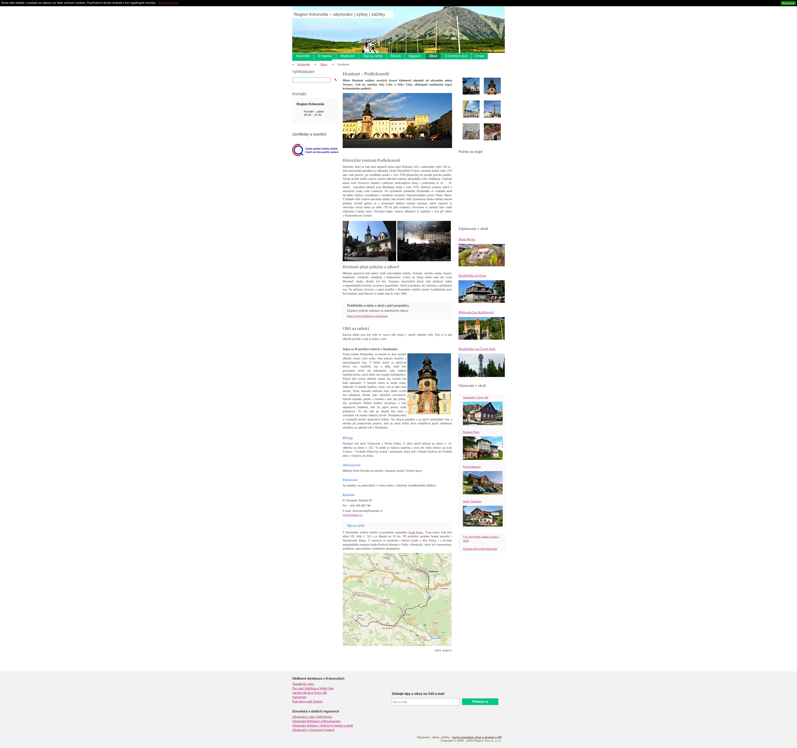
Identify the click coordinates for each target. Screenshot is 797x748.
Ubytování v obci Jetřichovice (312, 717)
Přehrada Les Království (476, 312)
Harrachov (299, 697)
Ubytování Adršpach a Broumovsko (316, 721)
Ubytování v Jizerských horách (313, 730)
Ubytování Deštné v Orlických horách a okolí (322, 725)
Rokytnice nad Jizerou (307, 701)
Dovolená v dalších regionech (315, 711)
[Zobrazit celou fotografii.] (475, 87)
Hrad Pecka (466, 239)
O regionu (325, 56)
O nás (479, 56)
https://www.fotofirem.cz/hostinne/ (367, 316)
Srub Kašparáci (472, 466)
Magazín (415, 56)
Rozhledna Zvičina (472, 276)
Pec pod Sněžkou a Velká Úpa (313, 688)
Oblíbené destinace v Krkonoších (318, 678)
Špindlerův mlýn (303, 684)
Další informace (168, 2)
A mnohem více (456, 56)
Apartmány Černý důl (475, 397)
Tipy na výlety (373, 56)
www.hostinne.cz (353, 515)
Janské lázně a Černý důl (309, 692)
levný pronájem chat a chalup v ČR (477, 737)
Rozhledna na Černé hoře (477, 349)
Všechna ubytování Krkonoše (480, 548)
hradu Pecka (415, 532)
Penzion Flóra (471, 432)
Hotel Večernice (472, 501)
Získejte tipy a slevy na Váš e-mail (418, 693)
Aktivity (395, 56)
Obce (433, 56)
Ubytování (347, 56)
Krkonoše (303, 56)
